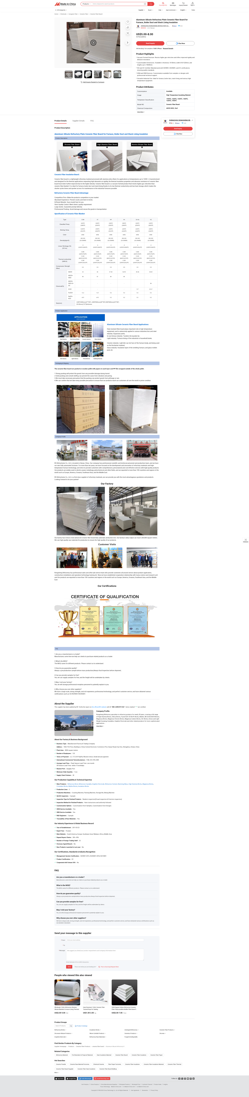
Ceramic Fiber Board (96, 14)
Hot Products (85, 1084)
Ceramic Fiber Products (167, 1030)
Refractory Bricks (59, 1030)
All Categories (61, 10)
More (56, 1072)
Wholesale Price (136, 1084)
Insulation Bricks (83, 786)
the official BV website (99, 707)
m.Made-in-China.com (129, 1086)
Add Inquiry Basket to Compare (93, 82)
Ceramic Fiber (84, 14)
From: (63, 940)
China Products (95, 1084)
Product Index (157, 1084)
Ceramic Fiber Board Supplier (64, 1069)
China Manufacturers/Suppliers (109, 1084)
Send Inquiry (150, 43)
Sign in (193, 5)
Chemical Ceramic (98, 1064)
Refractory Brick (73, 784)
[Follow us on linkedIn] (193, 1078)
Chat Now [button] (181, 43)
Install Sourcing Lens (103, 1078)
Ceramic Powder (61, 1064)
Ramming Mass (123, 784)
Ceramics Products (130, 1033)
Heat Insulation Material (104, 1055)
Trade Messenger (85, 1078)
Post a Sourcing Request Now (108, 967)
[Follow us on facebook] (179, 1078)
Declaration (145, 1090)
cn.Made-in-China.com (143, 1086)
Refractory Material (62, 1055)
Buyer (150, 10)
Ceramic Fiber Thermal (174, 1064)
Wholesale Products (124, 1084)
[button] (145, 4)
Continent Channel (147, 1084)
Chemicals (63, 14)
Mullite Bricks (72, 786)
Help (159, 10)
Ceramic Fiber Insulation (139, 1055)
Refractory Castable (85, 784)
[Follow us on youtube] (188, 1078)
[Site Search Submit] (150, 4)
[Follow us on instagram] (185, 1078)
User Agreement (135, 1090)
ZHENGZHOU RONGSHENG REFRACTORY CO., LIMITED (155, 26)
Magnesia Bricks (147, 784)
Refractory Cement (111, 784)
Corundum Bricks (62, 786)
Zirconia (162, 1033)
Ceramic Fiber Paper (156, 1055)
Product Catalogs (81, 1026)
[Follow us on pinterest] (191, 1078)
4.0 (171, 123)
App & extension (171, 10)
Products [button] (86, 4)
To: (64, 945)
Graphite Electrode (98, 784)
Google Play (71, 1078)
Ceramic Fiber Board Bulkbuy (108, 1069)
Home (56, 14)
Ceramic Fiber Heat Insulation (86, 1069)
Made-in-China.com (116, 1086)
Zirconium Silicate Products (62, 1033)
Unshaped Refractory (130, 1030)
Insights (165, 1084)
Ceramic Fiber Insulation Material (154, 1064)
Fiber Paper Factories (114, 1064)
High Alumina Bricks (135, 784)
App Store (59, 1078)
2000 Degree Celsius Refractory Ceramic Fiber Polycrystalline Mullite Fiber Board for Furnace (124, 1009)
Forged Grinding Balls (130, 1037)
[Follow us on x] (182, 1078)
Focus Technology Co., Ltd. (111, 1090)
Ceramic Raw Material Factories (79, 1064)
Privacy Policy (154, 1090)
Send (69, 967)
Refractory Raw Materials (97, 1037)
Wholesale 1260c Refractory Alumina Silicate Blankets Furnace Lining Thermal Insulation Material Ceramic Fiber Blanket (66, 1009)
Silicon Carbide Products (96, 1033)
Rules (193, 10)
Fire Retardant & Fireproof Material (82, 1055)
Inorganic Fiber (73, 14)
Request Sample (168, 48)
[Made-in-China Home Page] (65, 4)
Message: (62, 950)
